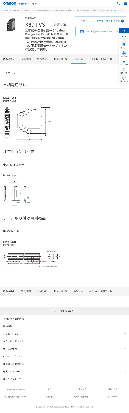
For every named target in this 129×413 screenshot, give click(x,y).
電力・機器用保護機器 (64, 10)
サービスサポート (12, 348)
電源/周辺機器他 (44, 10)
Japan (33, 3)
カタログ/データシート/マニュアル (103, 31)
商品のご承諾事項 (80, 396)
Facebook (113, 396)
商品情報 (15, 10)
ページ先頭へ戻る (64, 311)
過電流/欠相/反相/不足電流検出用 (106, 10)
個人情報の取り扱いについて (16, 396)
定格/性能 (42, 58)
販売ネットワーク (12, 371)
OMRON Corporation (16, 389)
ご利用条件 (48, 396)
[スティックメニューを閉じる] (124, 30)
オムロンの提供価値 (13, 363)
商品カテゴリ (29, 10)
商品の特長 (9, 58)
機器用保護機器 (83, 10)
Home (5, 10)
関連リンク (112, 389)
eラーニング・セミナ (14, 356)
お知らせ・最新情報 (13, 318)
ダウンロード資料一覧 (100, 58)
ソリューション (11, 333)
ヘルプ (48, 389)
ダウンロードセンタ (13, 341)
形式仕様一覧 (60, 58)
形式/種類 (26, 58)
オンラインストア (12, 379)
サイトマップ (80, 389)
